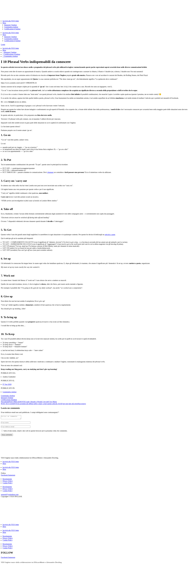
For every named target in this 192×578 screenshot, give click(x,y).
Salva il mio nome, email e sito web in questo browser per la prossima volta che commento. (35, 431)
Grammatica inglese (11, 27)
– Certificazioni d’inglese (11, 54)
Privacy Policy (8, 481)
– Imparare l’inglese (9, 52)
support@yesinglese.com (9, 494)
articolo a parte (110, 234)
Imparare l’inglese (10, 25)
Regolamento (7, 479)
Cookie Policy (8, 483)
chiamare (50, 172)
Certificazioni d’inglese (12, 29)
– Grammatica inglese (10, 56)
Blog (4, 23)
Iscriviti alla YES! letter (11, 21)
